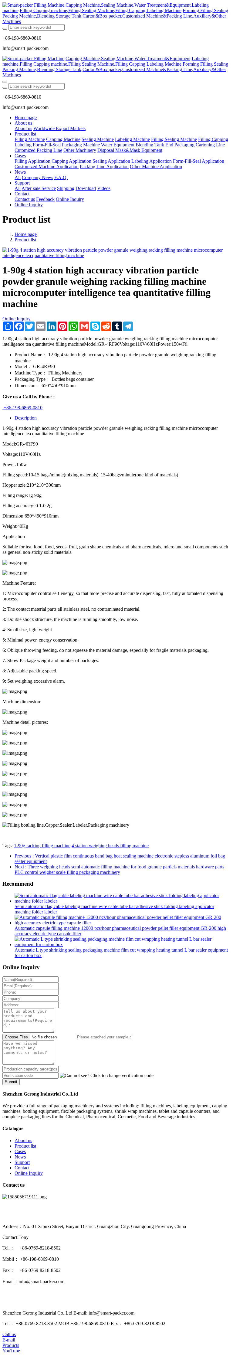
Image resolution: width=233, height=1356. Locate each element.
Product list (25, 239)
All (18, 177)
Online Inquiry (16, 318)
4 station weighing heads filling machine (110, 845)
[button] (107, 1075)
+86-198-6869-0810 (22, 407)
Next (119, 869)
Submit (11, 1082)
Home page (26, 117)
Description (26, 417)
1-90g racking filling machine (42, 845)
